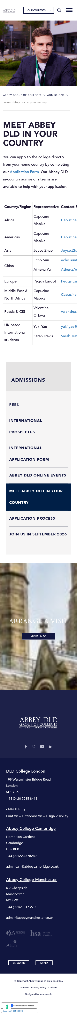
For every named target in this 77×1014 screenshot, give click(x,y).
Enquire (19, 963)
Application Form (24, 172)
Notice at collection (13, 1010)
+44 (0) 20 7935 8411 (21, 798)
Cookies (52, 987)
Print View (13, 816)
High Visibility (58, 816)
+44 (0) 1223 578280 (21, 856)
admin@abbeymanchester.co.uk (29, 917)
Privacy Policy (38, 987)
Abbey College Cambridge (31, 829)
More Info (38, 636)
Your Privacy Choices (23, 1005)
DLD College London (25, 771)
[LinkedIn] (50, 746)
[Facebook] (26, 746)
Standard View (34, 816)
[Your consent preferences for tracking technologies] (7, 1007)
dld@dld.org (15, 809)
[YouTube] (42, 746)
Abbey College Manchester (31, 880)
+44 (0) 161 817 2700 (21, 907)
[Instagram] (33, 746)
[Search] (59, 10)
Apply (44, 963)
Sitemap (24, 987)
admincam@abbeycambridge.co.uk (32, 866)
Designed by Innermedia (38, 994)
